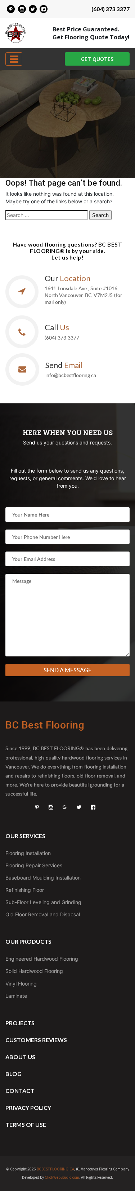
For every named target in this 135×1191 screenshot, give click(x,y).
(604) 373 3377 (110, 9)
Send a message (67, 670)
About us (20, 1056)
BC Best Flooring (44, 725)
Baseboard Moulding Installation (43, 878)
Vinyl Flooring (21, 983)
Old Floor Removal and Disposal (42, 914)
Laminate (16, 996)
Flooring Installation (28, 853)
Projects (20, 1022)
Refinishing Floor (24, 890)
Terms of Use (25, 1124)
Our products (28, 941)
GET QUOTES (97, 59)
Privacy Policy (28, 1107)
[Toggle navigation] (13, 59)
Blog (13, 1073)
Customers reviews (36, 1039)
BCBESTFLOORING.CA (55, 1169)
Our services (25, 835)
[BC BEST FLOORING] (10, 9)
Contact (19, 1090)
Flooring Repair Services (33, 865)
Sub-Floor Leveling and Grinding (43, 902)
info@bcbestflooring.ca (70, 375)
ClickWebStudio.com (62, 1177)
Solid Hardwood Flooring (34, 971)
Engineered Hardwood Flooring (41, 959)
